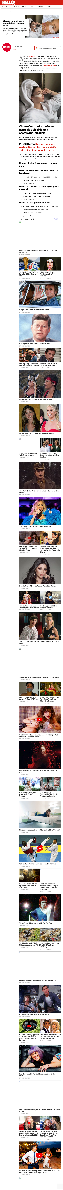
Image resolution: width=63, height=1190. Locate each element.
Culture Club (41, 6)
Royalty (50, 6)
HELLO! (15, 49)
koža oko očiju (32, 56)
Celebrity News (7, 6)
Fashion (16, 6)
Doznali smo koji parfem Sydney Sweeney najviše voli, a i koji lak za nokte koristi (37, 147)
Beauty (24, 6)
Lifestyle (31, 6)
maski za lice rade (50, 66)
